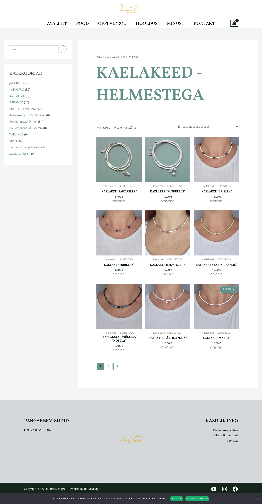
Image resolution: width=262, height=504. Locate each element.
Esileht (100, 57)
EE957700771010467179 (40, 430)
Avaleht (57, 23)
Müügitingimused (226, 435)
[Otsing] (63, 49)
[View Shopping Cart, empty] (234, 23)
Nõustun (177, 498)
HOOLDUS (147, 23)
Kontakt (204, 23)
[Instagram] (224, 489)
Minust (175, 23)
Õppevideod (112, 23)
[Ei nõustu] (257, 498)
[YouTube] (214, 489)
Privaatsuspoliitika (225, 430)
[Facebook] (235, 489)
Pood (82, 23)
